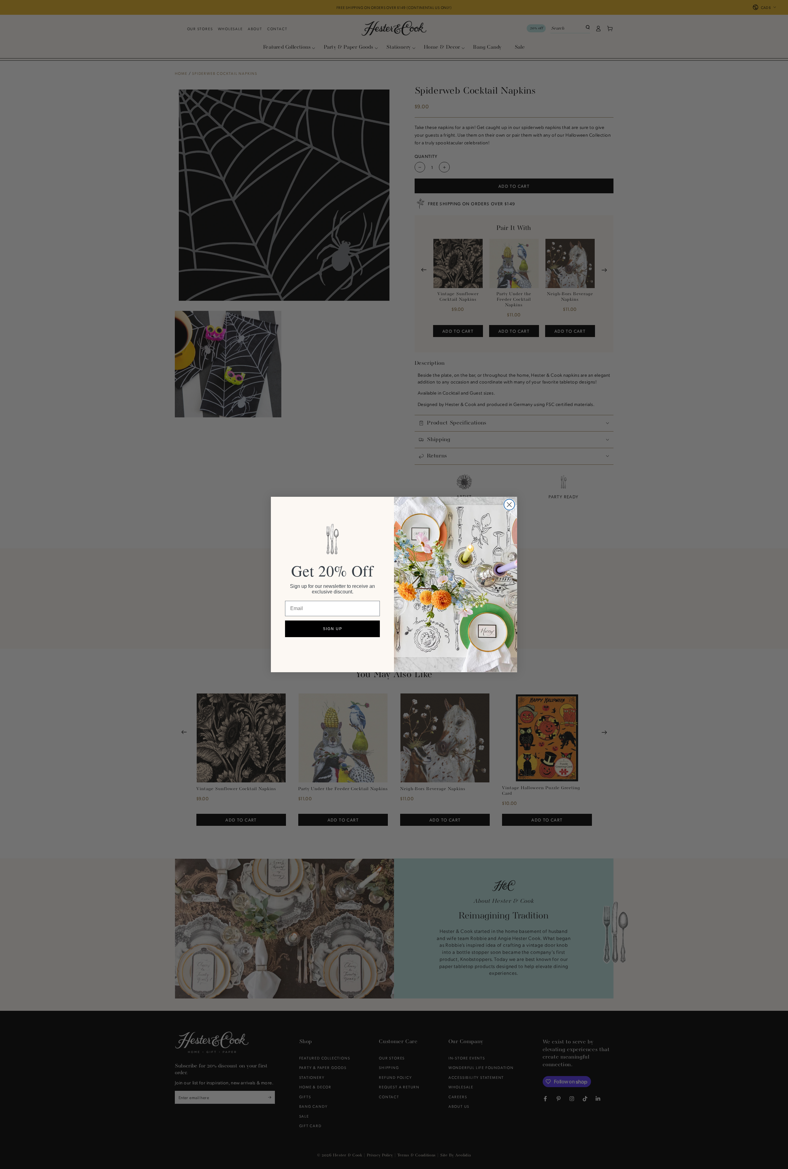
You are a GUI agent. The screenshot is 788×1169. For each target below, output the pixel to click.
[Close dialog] (509, 504)
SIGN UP (332, 629)
